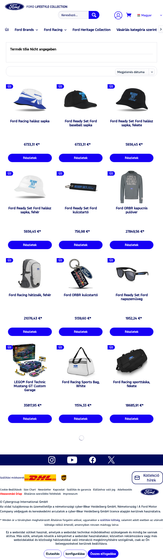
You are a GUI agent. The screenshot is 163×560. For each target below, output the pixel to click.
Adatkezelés (124, 489)
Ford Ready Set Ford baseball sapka (81, 123)
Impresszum (70, 493)
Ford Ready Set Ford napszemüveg (132, 297)
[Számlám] (116, 16)
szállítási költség (110, 520)
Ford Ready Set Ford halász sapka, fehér (29, 210)
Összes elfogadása (103, 554)
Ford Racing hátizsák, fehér (30, 295)
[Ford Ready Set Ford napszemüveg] (131, 274)
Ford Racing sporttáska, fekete (131, 384)
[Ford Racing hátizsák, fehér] (30, 274)
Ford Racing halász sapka (29, 121)
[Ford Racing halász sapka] (30, 100)
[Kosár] (129, 15)
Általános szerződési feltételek (42, 493)
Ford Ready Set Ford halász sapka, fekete (131, 123)
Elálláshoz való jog (104, 489)
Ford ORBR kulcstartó (81, 295)
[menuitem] (78, 15)
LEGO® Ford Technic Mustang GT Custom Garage (30, 386)
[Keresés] (94, 15)
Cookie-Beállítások (11, 489)
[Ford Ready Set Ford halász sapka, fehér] (30, 187)
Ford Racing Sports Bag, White (81, 384)
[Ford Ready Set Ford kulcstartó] (81, 187)
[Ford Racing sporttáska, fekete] (131, 361)
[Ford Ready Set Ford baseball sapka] (81, 100)
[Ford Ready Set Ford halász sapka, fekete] (131, 100)
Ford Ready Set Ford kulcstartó (81, 210)
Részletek (30, 158)
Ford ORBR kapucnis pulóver (131, 210)
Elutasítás (52, 554)
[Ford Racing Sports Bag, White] (81, 361)
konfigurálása (75, 554)
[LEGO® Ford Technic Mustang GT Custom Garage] (30, 361)
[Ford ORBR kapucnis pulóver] (131, 187)
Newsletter (44, 489)
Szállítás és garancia (79, 489)
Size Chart (30, 489)
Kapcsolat (59, 489)
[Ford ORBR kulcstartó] (81, 274)
